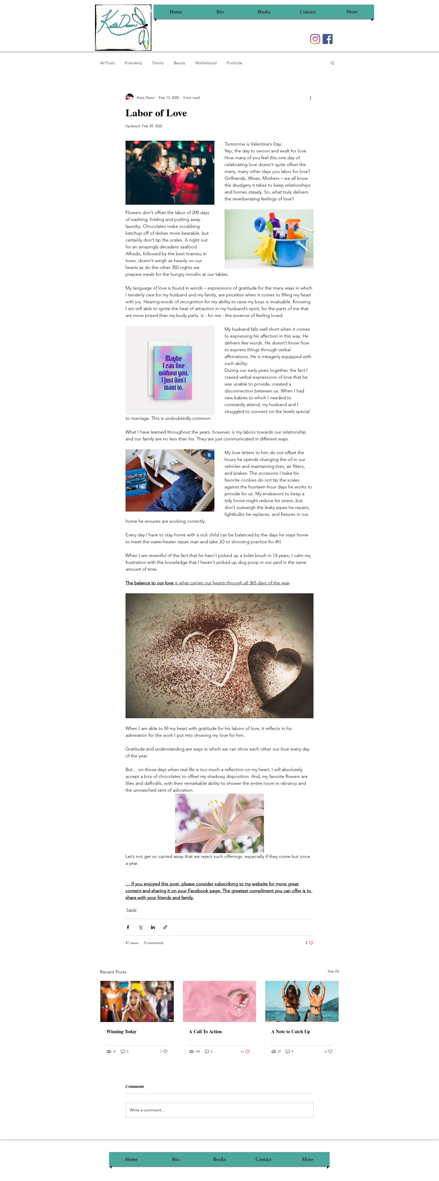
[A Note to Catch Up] (302, 1001)
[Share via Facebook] (128, 927)
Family (158, 62)
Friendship (133, 62)
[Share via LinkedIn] (152, 927)
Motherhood (205, 62)
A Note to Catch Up (290, 1031)
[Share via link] (165, 927)
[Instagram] (315, 39)
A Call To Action (205, 1031)
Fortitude (234, 62)
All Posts (107, 62)
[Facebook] (328, 39)
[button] (332, 63)
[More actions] (310, 97)
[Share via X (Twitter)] (140, 927)
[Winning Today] (137, 1001)
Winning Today (121, 1031)
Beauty (179, 62)
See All (333, 971)
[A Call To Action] (219, 1001)
